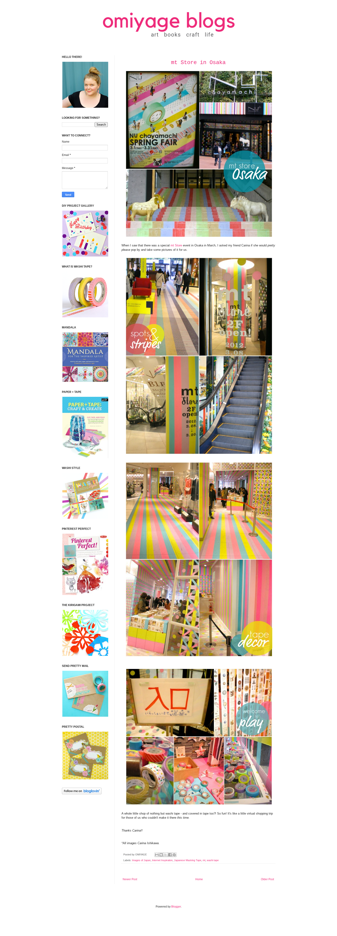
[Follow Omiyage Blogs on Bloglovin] (82, 793)
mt (204, 860)
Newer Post (130, 879)
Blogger (176, 906)
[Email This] (157, 854)
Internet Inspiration (162, 860)
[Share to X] (165, 854)
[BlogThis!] (161, 854)
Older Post (267, 879)
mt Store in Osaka (198, 62)
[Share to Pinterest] (174, 854)
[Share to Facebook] (170, 854)
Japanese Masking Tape (187, 860)
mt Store (176, 245)
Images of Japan (141, 860)
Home (199, 879)
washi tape (213, 860)
